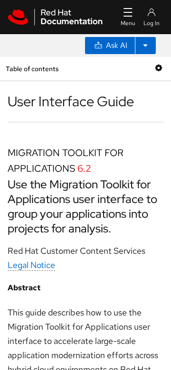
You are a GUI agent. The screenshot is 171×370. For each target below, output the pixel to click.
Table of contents (32, 68)
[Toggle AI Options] (145, 45)
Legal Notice (31, 264)
